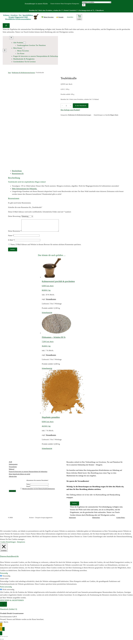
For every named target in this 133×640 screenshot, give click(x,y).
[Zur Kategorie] (83, 4)
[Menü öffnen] (5, 50)
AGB (10, 462)
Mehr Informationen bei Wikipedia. (24, 189)
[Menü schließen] (11, 37)
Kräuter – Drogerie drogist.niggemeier (40, 517)
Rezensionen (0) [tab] (17, 173)
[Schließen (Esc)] (7, 636)
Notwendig (6, 576)
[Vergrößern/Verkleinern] (1, 636)
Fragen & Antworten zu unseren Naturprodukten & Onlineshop (28, 471)
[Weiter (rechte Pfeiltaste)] (3, 639)
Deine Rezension (14, 231)
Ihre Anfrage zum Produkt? (70, 110)
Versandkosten (51, 299)
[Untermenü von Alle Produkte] (24, 43)
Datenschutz (96, 517)
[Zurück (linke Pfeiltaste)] (1, 639)
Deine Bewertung (15, 216)
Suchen (74, 503)
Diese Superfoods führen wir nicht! (19, 474)
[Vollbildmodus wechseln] (3, 636)
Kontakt (61, 17)
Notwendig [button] (4, 573)
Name (11, 235)
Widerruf (11, 469)
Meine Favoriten (49, 17)
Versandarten (13, 466)
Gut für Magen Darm (111, 115)
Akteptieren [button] (21, 542)
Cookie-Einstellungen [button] (8, 542)
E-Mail (11, 240)
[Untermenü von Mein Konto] (23, 48)
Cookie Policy (120, 517)
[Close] (3, 604)
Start (9, 72)
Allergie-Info (13, 476)
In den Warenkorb (80, 105)
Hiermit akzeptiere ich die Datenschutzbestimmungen (38, 488)
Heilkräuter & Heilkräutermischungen (23, 72)
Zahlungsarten (13, 464)
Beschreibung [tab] (17, 171)
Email (28, 486)
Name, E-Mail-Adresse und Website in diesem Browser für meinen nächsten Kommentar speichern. (46, 244)
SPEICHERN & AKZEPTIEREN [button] (12, 600)
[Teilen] (5, 636)
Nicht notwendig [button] (6, 587)
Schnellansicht (47, 313)
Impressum (72, 517)
